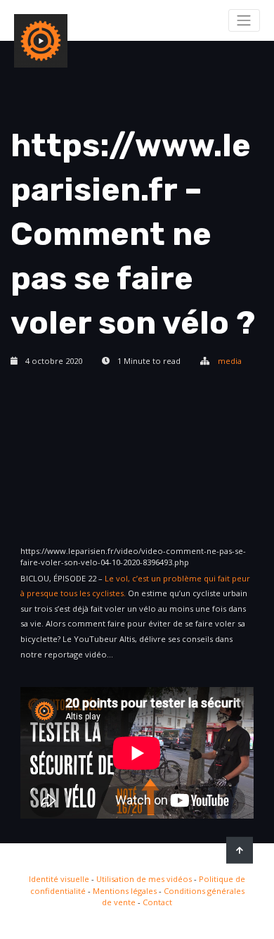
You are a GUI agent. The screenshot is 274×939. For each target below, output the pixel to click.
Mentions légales (125, 891)
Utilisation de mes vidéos (144, 879)
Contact (157, 902)
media (230, 360)
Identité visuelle (59, 879)
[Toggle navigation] (244, 20)
